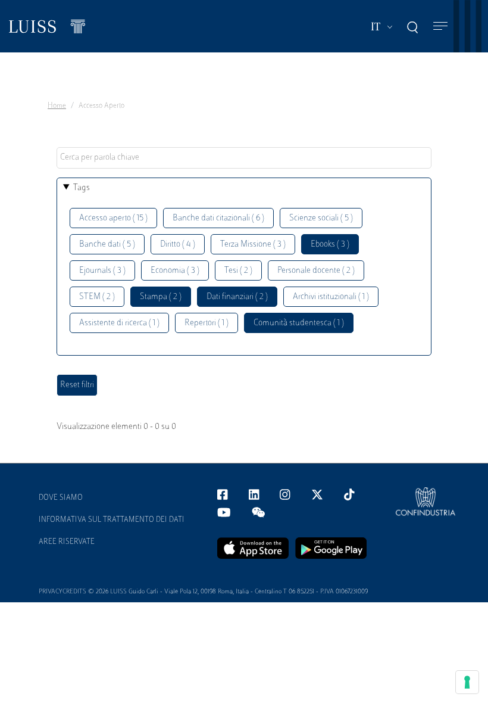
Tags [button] (81, 187)
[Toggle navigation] (440, 26)
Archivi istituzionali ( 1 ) (331, 297)
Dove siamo (61, 498)
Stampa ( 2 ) (161, 297)
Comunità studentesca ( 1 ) (299, 323)
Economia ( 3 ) (175, 270)
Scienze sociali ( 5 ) (321, 218)
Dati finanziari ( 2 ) (237, 297)
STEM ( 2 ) (97, 297)
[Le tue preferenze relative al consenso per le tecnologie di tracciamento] (467, 682)
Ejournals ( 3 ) (102, 270)
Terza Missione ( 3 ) (253, 244)
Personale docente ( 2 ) (316, 270)
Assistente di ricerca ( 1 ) (119, 323)
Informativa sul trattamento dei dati (111, 520)
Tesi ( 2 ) (238, 270)
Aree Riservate (67, 542)
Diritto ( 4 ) (177, 244)
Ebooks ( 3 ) (330, 244)
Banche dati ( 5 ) (107, 244)
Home (57, 106)
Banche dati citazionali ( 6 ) (218, 218)
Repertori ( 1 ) (206, 323)
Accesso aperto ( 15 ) (113, 218)
